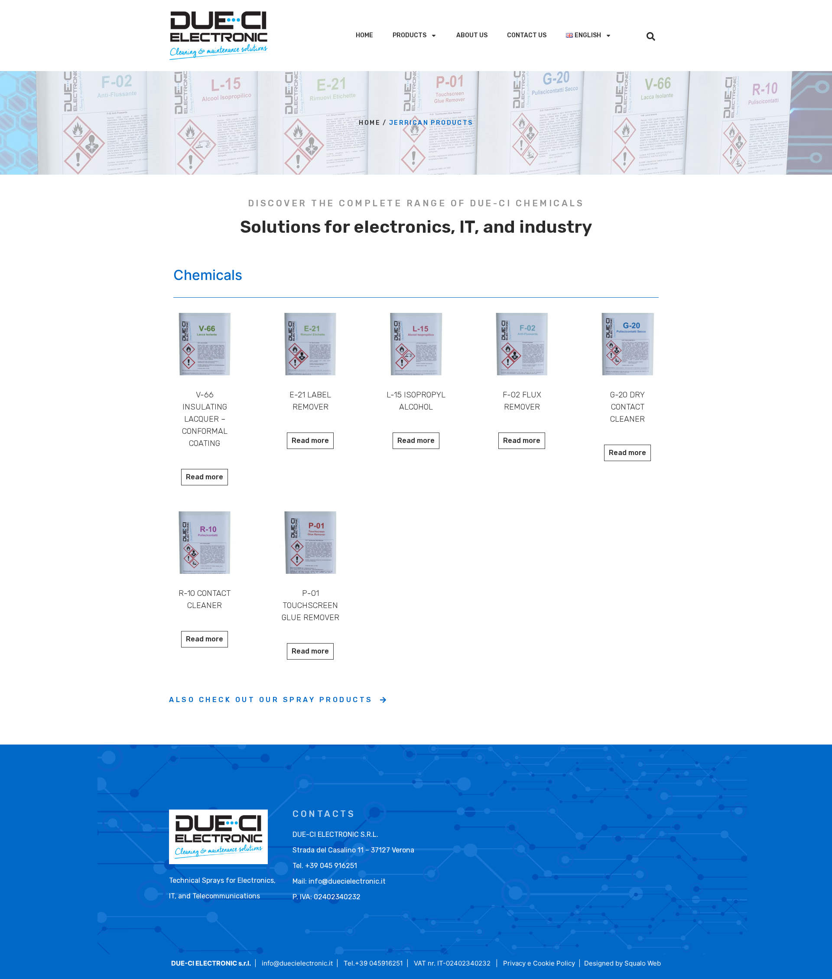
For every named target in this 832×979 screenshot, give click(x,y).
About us (472, 35)
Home (364, 35)
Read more (204, 477)
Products (409, 35)
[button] (651, 36)
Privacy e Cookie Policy (539, 963)
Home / (373, 123)
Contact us (526, 35)
